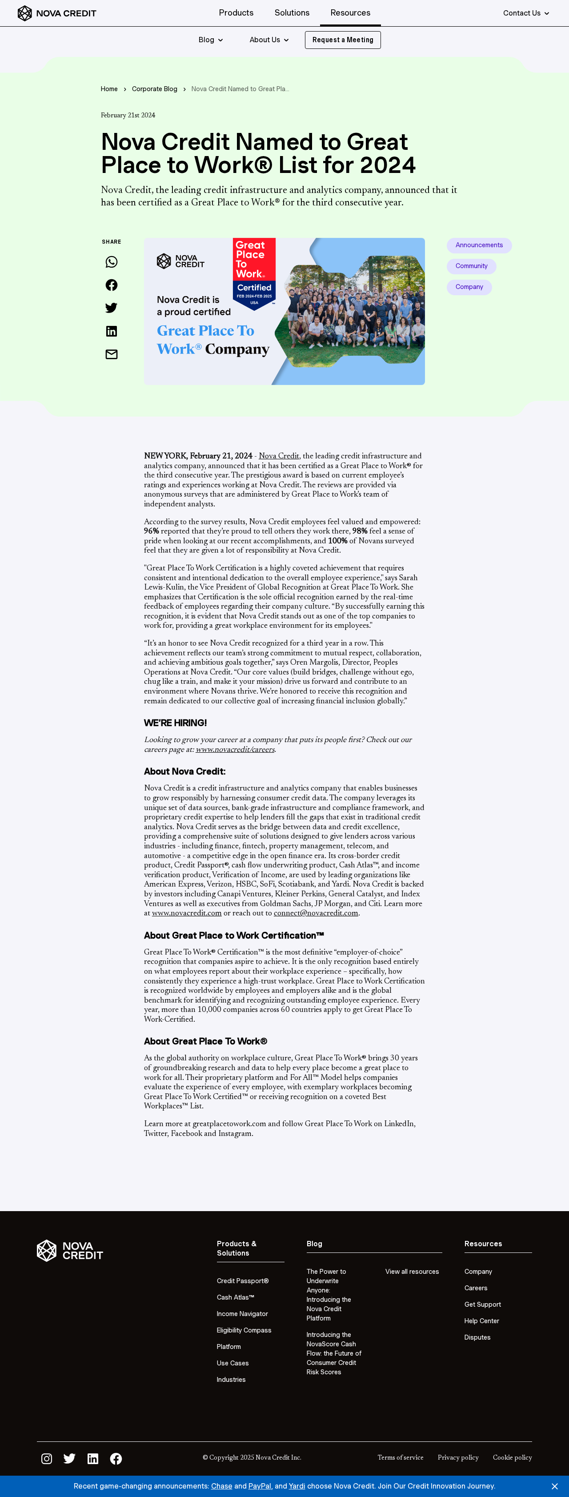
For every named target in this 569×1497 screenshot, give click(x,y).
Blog (206, 40)
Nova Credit (279, 457)
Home (109, 88)
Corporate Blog (154, 88)
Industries (231, 1379)
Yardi (297, 1486)
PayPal (259, 1486)
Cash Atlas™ (235, 1297)
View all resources (412, 1271)
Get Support (483, 1304)
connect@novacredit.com (316, 914)
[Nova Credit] (57, 13)
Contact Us (522, 13)
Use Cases (233, 1363)
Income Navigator (242, 1313)
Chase (221, 1486)
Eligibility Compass (244, 1330)
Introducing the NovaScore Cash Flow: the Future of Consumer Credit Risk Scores (334, 1353)
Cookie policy (512, 1458)
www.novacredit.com (187, 914)
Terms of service (401, 1458)
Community (472, 265)
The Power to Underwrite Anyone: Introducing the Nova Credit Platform (329, 1295)
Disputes (478, 1337)
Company (469, 286)
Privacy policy (458, 1458)
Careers (476, 1288)
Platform (229, 1346)
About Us (265, 40)
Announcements (479, 245)
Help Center (482, 1320)
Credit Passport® (243, 1280)
